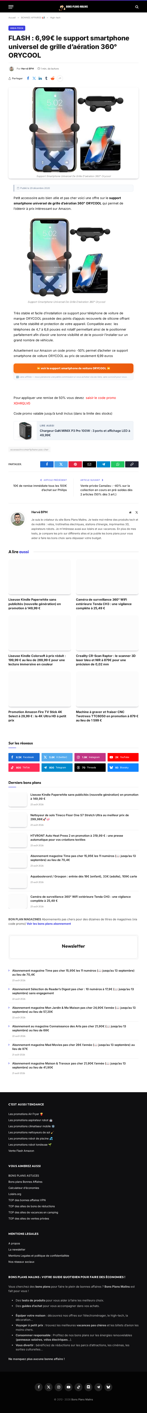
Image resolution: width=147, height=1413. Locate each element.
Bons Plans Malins (82, 1399)
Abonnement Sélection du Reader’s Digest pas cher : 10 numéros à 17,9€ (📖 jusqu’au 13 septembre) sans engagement (73, 991)
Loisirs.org (14, 1194)
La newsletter (16, 1249)
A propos (14, 1243)
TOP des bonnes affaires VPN (27, 1200)
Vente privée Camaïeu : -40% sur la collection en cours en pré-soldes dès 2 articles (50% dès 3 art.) (106, 490)
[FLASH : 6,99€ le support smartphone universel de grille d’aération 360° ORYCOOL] (73, 129)
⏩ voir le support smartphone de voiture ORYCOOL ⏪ (73, 368)
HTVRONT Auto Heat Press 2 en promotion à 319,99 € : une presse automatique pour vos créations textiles (76, 837)
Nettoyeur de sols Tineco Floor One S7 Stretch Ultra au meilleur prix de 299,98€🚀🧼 (79, 817)
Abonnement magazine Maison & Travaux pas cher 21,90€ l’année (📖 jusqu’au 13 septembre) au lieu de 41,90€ (69, 1065)
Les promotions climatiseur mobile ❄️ (31, 1126)
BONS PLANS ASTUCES (23, 1175)
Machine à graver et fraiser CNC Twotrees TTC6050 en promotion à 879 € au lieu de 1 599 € (107, 716)
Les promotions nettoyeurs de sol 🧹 (31, 1132)
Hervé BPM (27, 68)
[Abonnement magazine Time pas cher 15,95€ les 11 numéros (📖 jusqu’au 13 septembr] (17, 861)
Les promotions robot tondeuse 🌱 (29, 1144)
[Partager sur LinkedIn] (40, 78)
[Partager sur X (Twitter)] (34, 78)
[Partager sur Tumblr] (46, 78)
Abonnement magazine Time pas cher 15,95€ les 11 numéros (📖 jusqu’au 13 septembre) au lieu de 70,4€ (83, 858)
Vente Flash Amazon (21, 1150)
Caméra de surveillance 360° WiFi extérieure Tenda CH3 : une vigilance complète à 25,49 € (104, 604)
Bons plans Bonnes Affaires (25, 1181)
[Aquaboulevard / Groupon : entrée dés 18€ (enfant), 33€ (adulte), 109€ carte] (17, 881)
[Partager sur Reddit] (52, 78)
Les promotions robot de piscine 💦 (30, 1138)
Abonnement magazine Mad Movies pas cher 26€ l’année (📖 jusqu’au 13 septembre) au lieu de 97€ (73, 1047)
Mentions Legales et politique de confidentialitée (38, 1255)
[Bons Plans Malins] (73, 7)
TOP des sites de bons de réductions (31, 1206)
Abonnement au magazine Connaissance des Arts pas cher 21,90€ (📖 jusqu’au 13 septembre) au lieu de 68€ (69, 1028)
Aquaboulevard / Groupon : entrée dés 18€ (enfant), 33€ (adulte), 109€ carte (83, 876)
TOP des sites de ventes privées (28, 1218)
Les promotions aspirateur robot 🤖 (30, 1120)
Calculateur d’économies (23, 1187)
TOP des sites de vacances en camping (33, 1212)
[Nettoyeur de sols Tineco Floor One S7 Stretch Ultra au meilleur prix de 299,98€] (17, 820)
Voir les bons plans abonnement (49, 923)
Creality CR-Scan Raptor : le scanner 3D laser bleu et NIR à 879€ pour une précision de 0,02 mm (106, 660)
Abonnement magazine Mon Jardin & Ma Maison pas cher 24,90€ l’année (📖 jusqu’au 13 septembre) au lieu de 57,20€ (74, 1010)
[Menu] (10, 6)
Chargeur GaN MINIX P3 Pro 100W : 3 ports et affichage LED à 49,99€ (85, 433)
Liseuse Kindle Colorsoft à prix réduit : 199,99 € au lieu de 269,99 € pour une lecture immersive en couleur (37, 660)
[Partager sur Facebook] (28, 78)
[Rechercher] (137, 6)
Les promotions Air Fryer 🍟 (25, 1114)
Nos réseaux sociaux (21, 1261)
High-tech (16, 28)
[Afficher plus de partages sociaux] (60, 78)
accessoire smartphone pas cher (29, 449)
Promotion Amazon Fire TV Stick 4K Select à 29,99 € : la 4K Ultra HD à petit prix (37, 716)
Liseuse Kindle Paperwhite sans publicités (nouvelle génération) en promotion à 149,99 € (34, 604)
